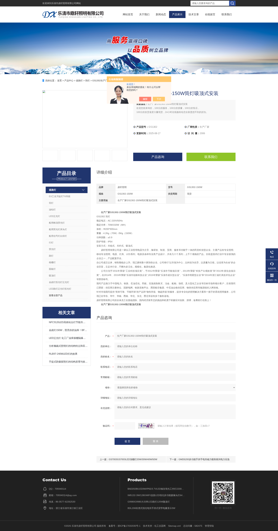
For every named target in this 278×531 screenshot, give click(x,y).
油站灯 (52, 209)
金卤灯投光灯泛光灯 (59, 282)
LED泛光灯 (54, 216)
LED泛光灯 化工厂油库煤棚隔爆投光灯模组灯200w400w (68, 338)
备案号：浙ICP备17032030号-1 (124, 526)
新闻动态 (161, 14)
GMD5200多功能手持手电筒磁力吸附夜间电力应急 (204, 459)
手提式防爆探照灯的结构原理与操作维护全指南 (68, 361)
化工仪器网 (160, 526)
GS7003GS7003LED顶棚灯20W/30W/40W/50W (133, 459)
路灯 (51, 255)
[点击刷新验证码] (146, 426)
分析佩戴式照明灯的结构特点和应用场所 (68, 345)
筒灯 (87, 80)
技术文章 (194, 14)
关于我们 (144, 14)
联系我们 (227, 14)
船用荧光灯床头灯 (58, 229)
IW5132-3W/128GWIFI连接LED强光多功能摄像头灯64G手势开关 (156, 495)
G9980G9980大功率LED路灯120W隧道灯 (149, 501)
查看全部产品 (55, 295)
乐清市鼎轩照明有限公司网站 (66, 3)
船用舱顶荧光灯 (57, 222)
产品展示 (177, 14)
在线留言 (210, 14)
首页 (59, 80)
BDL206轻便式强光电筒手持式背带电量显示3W (151, 508)
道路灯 (79, 80)
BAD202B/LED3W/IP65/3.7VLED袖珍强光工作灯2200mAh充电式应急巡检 (156, 489)
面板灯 (52, 269)
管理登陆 (209, 526)
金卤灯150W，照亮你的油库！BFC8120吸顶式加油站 (68, 330)
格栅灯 (52, 262)
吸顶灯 (52, 275)
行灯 (51, 242)
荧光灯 (52, 249)
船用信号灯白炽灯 (58, 236)
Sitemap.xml (174, 526)
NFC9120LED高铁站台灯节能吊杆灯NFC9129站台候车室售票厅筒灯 (68, 322)
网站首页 (128, 14)
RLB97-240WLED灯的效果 (63, 353)
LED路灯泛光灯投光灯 (60, 288)
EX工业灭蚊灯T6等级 (59, 196)
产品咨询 (157, 157)
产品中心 (68, 80)
